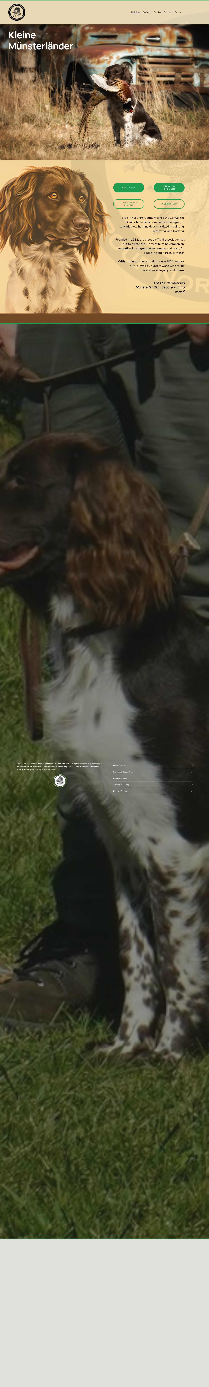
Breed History (169, 204)
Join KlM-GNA (128, 187)
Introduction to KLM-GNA (128, 204)
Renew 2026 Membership (169, 187)
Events (178, 12)
